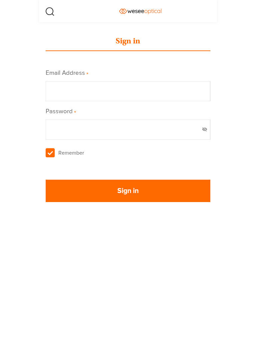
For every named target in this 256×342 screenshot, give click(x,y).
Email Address (67, 73)
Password (61, 112)
